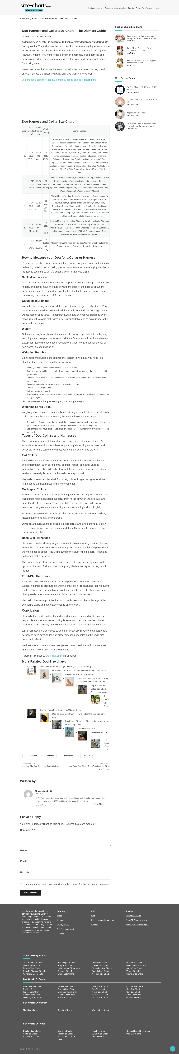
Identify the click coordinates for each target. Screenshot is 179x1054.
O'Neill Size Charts (100, 965)
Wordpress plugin (133, 916)
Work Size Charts (99, 1037)
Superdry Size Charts (67, 971)
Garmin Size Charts (31, 965)
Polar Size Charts (99, 963)
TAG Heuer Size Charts (33, 963)
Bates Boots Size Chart (136, 965)
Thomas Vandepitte (45, 36)
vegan (60, 1039)
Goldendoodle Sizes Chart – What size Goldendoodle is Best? (79, 670)
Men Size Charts (30, 1010)
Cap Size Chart (133, 989)
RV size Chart (29, 989)
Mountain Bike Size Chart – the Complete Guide (41, 766)
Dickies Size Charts (31, 968)
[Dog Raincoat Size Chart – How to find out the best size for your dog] (44, 717)
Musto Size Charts (134, 963)
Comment (26, 830)
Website (24, 872)
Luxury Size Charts (100, 1034)
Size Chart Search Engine (137, 925)
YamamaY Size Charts (33, 974)
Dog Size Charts (65, 1031)
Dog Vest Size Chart (86, 728)
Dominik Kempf (54, 655)
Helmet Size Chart (100, 995)
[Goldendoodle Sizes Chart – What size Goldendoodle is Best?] (44, 674)
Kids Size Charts (65, 1010)
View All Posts (41, 805)
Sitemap (95, 925)
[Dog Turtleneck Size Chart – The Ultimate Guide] (31, 713)
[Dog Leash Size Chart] (95, 700)
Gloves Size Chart (100, 998)
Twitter (50, 756)
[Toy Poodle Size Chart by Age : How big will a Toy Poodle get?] (31, 670)
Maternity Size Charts (32, 998)
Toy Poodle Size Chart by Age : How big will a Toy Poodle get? (67, 667)
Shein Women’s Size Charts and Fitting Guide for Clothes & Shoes (141, 37)
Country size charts (134, 986)
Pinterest (68, 756)
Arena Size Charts (134, 968)
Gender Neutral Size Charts (138, 1031)
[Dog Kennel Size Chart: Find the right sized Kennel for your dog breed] (56, 725)
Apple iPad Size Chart (136, 113)
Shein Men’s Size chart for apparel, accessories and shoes (142, 49)
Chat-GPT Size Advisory (136, 920)
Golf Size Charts (30, 1034)
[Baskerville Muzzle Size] (82, 736)
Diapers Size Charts (66, 995)
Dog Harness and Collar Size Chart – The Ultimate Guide (99, 689)
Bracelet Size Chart (66, 989)
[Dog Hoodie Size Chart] (95, 743)
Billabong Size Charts (67, 963)
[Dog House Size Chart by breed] (56, 678)
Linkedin (86, 756)
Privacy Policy (63, 925)
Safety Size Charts (31, 1037)
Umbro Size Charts (66, 974)
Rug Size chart (98, 989)
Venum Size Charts (134, 971)
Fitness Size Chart (31, 992)
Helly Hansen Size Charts (69, 968)
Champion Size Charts (102, 968)
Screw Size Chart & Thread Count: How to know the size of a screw (141, 125)
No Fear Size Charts (101, 974)
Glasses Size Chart (134, 998)
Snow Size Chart (133, 995)
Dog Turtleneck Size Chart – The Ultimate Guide (60, 710)
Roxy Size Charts (65, 965)
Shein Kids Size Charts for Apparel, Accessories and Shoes (142, 61)
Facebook (33, 756)
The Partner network (65, 929)
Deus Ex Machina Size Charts (36, 971)
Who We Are (147, 8)
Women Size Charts (100, 1010)
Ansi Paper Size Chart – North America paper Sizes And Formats (89, 767)
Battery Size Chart (100, 986)
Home (22, 19)
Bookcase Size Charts (32, 986)
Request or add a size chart (115, 8)
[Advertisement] (66, 101)
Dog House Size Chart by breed (79, 674)
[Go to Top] (172, 1049)
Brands (131, 8)
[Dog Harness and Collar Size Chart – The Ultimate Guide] (82, 689)
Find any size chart (95, 8)
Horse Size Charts (65, 1034)
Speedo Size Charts (100, 971)
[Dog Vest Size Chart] (69, 732)
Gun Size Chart (133, 992)
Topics (138, 8)
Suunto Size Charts (134, 974)
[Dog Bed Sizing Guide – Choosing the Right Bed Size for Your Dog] (69, 682)
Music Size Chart (99, 992)
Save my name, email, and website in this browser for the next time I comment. (67, 884)
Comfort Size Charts (32, 1031)
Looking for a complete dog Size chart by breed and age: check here (59, 79)
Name (24, 850)
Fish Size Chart (98, 1031)
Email (24, 861)
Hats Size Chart (64, 998)
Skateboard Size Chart (67, 992)
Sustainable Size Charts (68, 1037)
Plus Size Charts (133, 1034)
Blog (157, 8)
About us (60, 920)
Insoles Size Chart (65, 986)
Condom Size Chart (31, 995)
